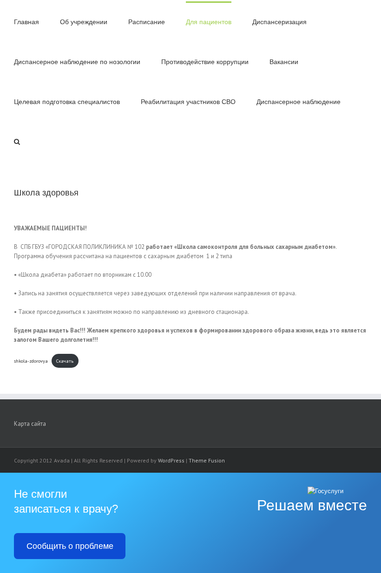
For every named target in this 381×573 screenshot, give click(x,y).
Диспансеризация (279, 22)
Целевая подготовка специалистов (67, 102)
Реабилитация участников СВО (188, 102)
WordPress (171, 460)
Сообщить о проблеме (69, 546)
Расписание (146, 22)
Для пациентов (208, 22)
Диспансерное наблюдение (298, 102)
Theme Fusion (207, 460)
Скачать (64, 361)
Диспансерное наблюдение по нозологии (77, 62)
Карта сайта (30, 424)
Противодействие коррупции (205, 62)
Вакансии (283, 62)
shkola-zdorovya (31, 361)
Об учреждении (83, 22)
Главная (26, 22)
